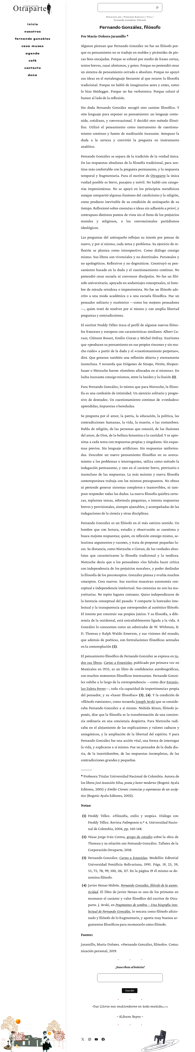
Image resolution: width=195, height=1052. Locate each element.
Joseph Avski (145, 701)
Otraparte (158, 175)
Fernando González (134, 16)
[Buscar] (157, 7)
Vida (149, 16)
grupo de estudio (139, 837)
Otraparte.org (114, 16)
